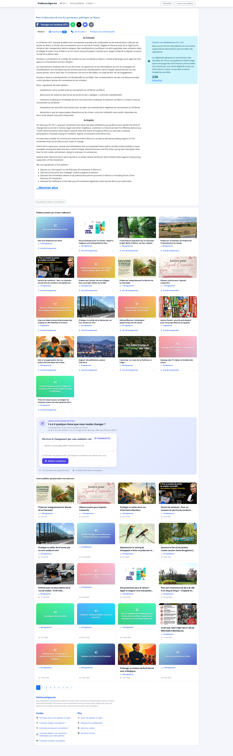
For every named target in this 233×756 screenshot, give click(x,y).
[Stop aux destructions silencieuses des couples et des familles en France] (55, 314)
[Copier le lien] (91, 24)
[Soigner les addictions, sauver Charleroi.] (96, 354)
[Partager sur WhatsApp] (72, 24)
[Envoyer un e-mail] (85, 24)
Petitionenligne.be (47, 3)
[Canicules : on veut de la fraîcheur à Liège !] (137, 354)
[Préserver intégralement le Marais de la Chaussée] (137, 274)
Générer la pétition (57, 461)
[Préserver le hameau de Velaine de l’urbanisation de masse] (178, 235)
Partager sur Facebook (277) (54, 24)
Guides (39, 713)
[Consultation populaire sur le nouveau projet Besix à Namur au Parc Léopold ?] (137, 235)
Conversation (79, 31)
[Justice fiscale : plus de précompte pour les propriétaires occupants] (178, 314)
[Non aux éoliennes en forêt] (55, 234)
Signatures (58, 31)
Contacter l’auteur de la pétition (51, 202)
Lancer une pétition (185, 3)
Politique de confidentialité (102, 31)
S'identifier (167, 3)
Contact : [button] (90, 3)
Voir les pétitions (77, 3)
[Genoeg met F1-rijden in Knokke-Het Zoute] (178, 354)
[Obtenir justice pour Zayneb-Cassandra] (178, 274)
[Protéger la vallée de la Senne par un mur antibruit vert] (96, 314)
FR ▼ (64, 3)
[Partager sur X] (79, 24)
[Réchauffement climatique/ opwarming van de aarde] (137, 314)
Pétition (41, 31)
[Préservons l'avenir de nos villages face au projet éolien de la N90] (96, 274)
